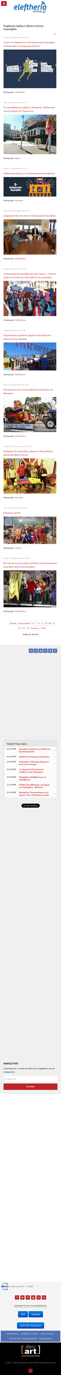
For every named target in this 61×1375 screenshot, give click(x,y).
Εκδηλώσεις (20, 258)
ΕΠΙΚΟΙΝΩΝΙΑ (45, 1339)
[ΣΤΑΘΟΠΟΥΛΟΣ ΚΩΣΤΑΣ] (30, 1350)
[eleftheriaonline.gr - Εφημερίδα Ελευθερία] (30, 7)
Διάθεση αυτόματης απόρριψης (34, 757)
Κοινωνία (19, 200)
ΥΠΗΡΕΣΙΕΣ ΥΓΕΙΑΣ (29, 1334)
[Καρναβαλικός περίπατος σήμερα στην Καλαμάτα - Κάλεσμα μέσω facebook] (30, 356)
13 (19, 628)
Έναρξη (13, 623)
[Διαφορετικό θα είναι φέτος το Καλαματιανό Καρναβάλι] (30, 237)
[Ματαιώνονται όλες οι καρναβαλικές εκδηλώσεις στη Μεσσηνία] (30, 414)
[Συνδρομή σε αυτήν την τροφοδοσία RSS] (55, 34)
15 (28, 628)
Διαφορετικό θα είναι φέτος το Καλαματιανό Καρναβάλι (29, 216)
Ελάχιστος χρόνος (12, 513)
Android (35, 1314)
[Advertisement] (30, 888)
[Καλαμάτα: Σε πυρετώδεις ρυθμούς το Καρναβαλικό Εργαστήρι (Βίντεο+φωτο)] (30, 476)
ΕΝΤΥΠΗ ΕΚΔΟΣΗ (30, 1325)
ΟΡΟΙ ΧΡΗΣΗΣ (47, 1334)
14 (23, 628)
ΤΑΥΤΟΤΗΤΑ (15, 1339)
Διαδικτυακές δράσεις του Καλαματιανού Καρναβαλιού (29, 173)
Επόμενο (35, 628)
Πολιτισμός (20, 92)
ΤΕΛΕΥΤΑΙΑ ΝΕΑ (17, 744)
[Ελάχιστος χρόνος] (30, 530)
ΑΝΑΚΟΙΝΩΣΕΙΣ (30, 1339)
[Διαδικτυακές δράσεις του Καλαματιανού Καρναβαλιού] (30, 186)
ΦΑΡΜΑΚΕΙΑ (12, 1334)
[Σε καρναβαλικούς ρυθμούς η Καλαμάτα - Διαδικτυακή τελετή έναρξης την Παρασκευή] (30, 134)
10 (46, 623)
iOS (23, 1314)
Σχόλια (18, 548)
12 (53, 623)
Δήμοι (17, 158)
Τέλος (43, 628)
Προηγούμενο (24, 623)
